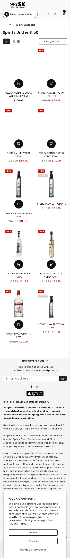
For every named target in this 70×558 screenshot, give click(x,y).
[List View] (18, 41)
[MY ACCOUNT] (55, 14)
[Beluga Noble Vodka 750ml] (18, 243)
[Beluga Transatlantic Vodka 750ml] (51, 122)
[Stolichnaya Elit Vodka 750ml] (18, 183)
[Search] (48, 14)
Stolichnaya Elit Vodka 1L (51, 203)
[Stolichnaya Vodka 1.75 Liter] (18, 303)
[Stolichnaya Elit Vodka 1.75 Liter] (51, 62)
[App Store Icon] (35, 393)
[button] (4, 5)
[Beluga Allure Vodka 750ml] (18, 122)
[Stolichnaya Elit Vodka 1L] (51, 183)
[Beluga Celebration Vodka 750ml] (51, 243)
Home (9, 24)
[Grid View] (14, 41)
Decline (33, 541)
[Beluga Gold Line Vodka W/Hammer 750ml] (18, 62)
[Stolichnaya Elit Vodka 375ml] (51, 303)
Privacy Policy (17, 523)
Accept (33, 532)
